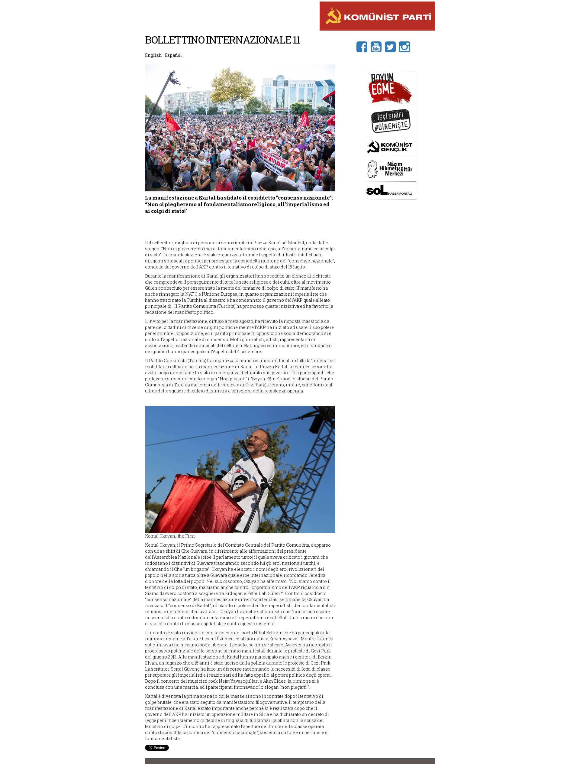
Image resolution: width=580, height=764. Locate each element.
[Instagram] (406, 46)
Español (173, 55)
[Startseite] (377, 15)
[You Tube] (378, 46)
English (153, 55)
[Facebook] (363, 46)
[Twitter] (392, 46)
